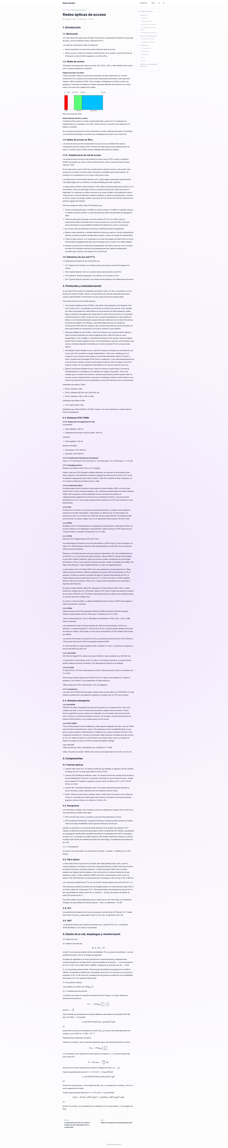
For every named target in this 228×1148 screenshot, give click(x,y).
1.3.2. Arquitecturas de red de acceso (148, 28)
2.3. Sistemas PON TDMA (147, 38)
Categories (143, 3)
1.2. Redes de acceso (146, 21)
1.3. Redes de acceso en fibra (148, 24)
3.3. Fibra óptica (145, 54)
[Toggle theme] (163, 3)
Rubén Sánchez (69, 3)
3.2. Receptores (145, 51)
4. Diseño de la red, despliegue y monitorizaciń (148, 65)
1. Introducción (143, 15)
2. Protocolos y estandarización (148, 36)
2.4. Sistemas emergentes (148, 42)
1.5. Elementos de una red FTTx (149, 32)
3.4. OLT (143, 57)
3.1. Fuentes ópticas (146, 48)
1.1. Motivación (144, 18)
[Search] (159, 3)
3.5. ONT (143, 61)
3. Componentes (143, 45)
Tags (153, 3)
